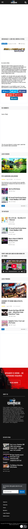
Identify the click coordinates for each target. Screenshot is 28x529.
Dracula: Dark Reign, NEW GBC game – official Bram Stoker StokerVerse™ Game (16, 312)
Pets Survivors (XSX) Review (10, 176)
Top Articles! (5, 211)
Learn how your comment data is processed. (13, 145)
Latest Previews (6, 279)
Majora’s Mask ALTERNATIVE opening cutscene (16, 239)
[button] (23, 526)
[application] (14, 266)
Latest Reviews (5, 154)
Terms (4, 507)
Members (5, 510)
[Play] (3, 271)
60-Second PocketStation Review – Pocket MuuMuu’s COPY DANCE (17, 198)
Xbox (6, 44)
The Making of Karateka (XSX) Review (16, 466)
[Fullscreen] (24, 271)
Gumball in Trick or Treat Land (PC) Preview (16, 322)
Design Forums (24, 523)
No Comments (17, 179)
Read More (14, 382)
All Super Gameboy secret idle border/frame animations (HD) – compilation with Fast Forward (13, 458)
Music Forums (12, 524)
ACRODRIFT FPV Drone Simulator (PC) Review (12, 302)
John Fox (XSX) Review (14, 189)
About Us (5, 502)
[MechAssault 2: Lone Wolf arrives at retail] (14, 50)
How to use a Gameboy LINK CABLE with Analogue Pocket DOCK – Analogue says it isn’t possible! (17, 447)
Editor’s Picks (6, 437)
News (3, 44)
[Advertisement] (14, 20)
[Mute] (22, 271)
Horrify (17, 524)
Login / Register (6, 513)
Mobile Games (6, 516)
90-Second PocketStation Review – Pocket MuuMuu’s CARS (17, 229)
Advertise (5, 504)
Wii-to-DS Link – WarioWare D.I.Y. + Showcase (17, 219)
